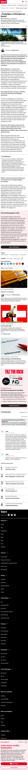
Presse (2, 592)
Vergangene (4, 682)
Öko (7, 8)
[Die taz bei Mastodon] (9, 515)
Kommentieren (10, 258)
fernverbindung (4, 631)
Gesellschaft (4, 531)
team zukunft (4, 653)
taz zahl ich (3, 608)
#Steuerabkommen (5, 254)
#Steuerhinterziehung (14, 254)
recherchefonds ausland (7, 611)
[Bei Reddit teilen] (20, 264)
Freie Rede (3, 640)
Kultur (2, 534)
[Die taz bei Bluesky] (12, 515)
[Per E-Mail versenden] (2, 264)
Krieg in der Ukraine (5, 560)
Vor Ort (2, 676)
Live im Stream (4, 679)
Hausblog (3, 582)
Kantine (2, 718)
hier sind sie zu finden (20, 424)
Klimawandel (4, 569)
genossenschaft (5, 605)
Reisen (2, 715)
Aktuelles (3, 579)
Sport (2, 537)
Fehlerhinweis (17, 258)
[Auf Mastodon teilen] (5, 264)
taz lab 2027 (4, 686)
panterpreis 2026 (5, 618)
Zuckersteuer (4, 556)
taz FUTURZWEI (4, 699)
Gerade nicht (21, 742)
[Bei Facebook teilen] (11, 264)
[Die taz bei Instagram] (15, 515)
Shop (2, 722)
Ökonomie (12, 8)
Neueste (21, 412)
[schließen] (26, 742)
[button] (26, 2)
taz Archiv (3, 705)
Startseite (3, 8)
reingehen (3, 643)
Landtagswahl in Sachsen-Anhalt (9, 563)
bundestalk (3, 627)
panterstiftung (4, 614)
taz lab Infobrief (4, 663)
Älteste (25, 412)
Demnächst (3, 673)
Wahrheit (3, 547)
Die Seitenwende (5, 585)
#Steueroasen (23, 254)
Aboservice (3, 738)
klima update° (4, 634)
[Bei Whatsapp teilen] (14, 264)
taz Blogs (3, 696)
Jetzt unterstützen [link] (14, 247)
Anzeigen (3, 725)
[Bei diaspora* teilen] (17, 264)
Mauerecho (3, 637)
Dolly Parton (4, 566)
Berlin (2, 540)
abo (2, 602)
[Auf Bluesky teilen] (8, 264)
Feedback (3, 735)
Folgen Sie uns (4, 515)
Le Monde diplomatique (6, 702)
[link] (4, 5)
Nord (2, 543)
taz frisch (3, 656)
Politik (2, 524)
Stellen (2, 589)
